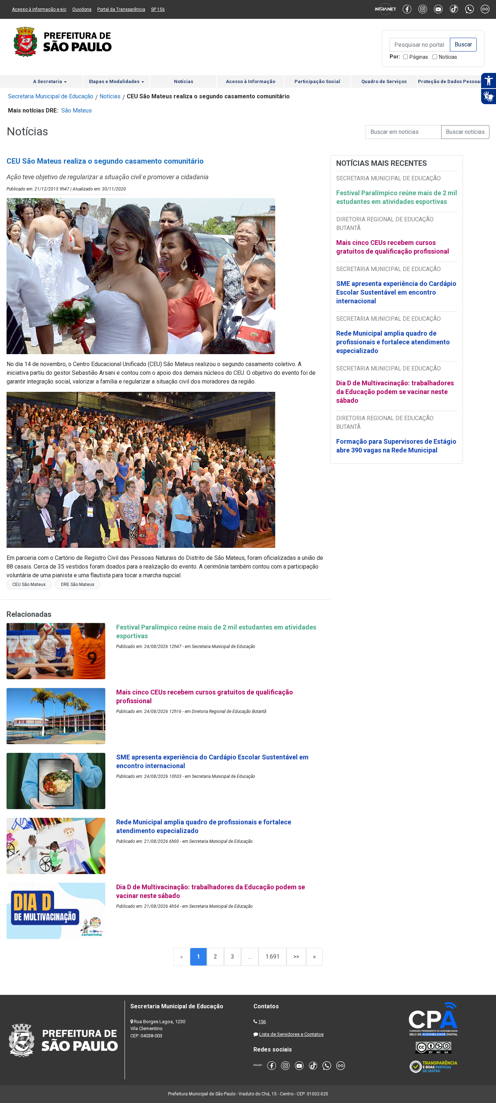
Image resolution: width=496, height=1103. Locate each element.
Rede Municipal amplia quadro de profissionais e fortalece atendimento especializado (393, 341)
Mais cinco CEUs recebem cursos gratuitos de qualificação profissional (392, 247)
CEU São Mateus (29, 584)
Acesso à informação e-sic (39, 9)
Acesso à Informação (250, 81)
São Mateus (76, 110)
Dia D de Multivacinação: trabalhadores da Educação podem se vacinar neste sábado (395, 391)
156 (262, 1021)
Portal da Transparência (121, 9)
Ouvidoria (82, 9)
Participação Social (317, 81)
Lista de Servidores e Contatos (291, 1034)
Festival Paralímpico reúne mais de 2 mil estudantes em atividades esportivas (396, 197)
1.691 (272, 956)
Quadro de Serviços (384, 81)
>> (296, 956)
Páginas (419, 57)
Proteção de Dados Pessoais (451, 81)
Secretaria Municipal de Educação (50, 96)
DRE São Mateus (77, 584)
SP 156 (158, 9)
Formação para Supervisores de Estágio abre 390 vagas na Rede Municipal (396, 446)
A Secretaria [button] (48, 81)
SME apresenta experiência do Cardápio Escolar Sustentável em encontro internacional (396, 292)
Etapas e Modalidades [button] (115, 81)
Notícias (448, 57)
